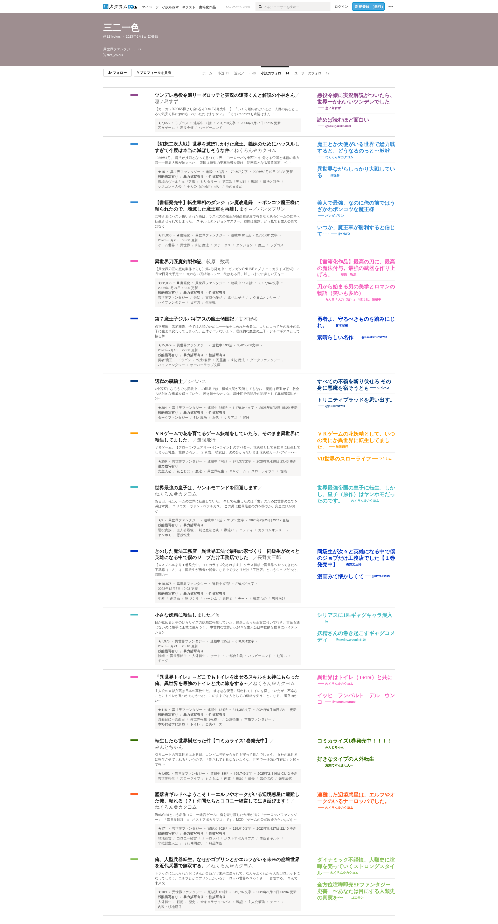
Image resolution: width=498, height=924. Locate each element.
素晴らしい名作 (335, 337)
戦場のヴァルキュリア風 (176, 181)
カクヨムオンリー (263, 297)
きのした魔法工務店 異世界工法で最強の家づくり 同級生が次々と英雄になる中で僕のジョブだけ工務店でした (227, 554)
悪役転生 (183, 535)
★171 (162, 828)
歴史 (192, 901)
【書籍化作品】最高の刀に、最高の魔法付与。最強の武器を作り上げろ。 (356, 268)
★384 (162, 407)
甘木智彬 (248, 318)
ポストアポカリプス (239, 838)
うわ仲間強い (193, 843)
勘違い (229, 530)
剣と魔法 (202, 245)
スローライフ (190, 778)
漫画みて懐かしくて (340, 576)
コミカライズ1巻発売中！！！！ (354, 741)
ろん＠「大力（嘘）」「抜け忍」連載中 (353, 299)
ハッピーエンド (210, 127)
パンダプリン (272, 208)
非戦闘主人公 (168, 843)
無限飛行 (206, 439)
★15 (161, 171)
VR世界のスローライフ (344, 458)
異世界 (185, 245)
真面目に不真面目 (171, 719)
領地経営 (285, 778)
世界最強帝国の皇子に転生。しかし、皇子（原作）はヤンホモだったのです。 (356, 494)
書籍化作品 (213, 297)
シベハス (197, 380)
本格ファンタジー (257, 719)
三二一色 (121, 26)
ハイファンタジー (171, 302)
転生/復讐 (203, 360)
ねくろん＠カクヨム (255, 149)
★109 (162, 892)
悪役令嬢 (186, 127)
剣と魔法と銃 (209, 530)
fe (217, 614)
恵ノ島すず (166, 100)
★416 (162, 709)
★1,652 (164, 773)
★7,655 (164, 123)
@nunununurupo (344, 701)
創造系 (175, 598)
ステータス (222, 245)
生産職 (210, 302)
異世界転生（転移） (205, 719)
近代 (215, 417)
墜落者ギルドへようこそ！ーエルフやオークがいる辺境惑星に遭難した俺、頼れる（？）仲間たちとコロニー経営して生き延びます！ (227, 797)
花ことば (183, 471)
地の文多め (234, 186)
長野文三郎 (269, 557)
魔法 (198, 471)
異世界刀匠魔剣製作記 (178, 261)
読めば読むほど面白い (343, 120)
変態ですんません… (339, 765)
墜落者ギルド (270, 838)
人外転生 (198, 655)
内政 (227, 778)
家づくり (192, 598)
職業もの (260, 598)
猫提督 (335, 175)
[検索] (260, 6)
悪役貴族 (164, 530)
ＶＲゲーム (237, 471)
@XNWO (344, 234)
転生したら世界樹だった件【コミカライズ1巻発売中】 (212, 740)
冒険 (246, 417)
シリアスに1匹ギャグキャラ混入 (354, 615)
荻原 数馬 (218, 261)
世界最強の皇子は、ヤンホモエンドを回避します (206, 487)
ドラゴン (184, 360)
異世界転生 (215, 471)
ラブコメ (181, 123)
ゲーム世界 (166, 245)
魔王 (261, 245)
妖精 (161, 655)
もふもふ (212, 778)
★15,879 (164, 345)
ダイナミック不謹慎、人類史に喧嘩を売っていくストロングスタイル (356, 866)
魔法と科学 (271, 181)
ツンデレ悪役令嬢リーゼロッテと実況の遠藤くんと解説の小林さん (225, 95)
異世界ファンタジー (185, 171)
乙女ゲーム (166, 127)
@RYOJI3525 (381, 576)
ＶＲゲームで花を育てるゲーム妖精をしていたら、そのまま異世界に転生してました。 (227, 436)
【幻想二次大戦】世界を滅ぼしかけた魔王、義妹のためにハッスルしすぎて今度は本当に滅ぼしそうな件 (227, 146)
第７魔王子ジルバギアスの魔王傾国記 (194, 318)
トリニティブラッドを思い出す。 (356, 400)
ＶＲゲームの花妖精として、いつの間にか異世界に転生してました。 (356, 440)
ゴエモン (357, 897)
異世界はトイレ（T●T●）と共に (354, 677)
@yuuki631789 (335, 406)
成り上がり (235, 297)
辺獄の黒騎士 (169, 381)
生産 (161, 598)
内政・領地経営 (170, 906)
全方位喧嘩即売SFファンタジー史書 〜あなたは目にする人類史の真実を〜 (356, 891)
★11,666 (164, 235)
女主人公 (164, 471)
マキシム (385, 458)
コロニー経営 (187, 838)
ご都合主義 (234, 655)
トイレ (195, 724)
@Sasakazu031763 (374, 337)
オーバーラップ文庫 (205, 364)
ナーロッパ (210, 838)
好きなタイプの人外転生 (345, 759)
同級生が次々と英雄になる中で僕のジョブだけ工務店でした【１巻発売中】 (356, 558)
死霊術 (221, 360)
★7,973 (164, 641)
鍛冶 (196, 297)
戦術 (180, 901)
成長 (251, 778)
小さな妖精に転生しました (183, 614)
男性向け (278, 598)
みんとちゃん (169, 746)
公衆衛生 (232, 719)
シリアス (231, 417)
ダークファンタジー (265, 360)
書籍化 (185, 235)
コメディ (246, 530)
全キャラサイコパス (215, 901)
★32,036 (164, 283)
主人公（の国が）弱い (203, 186)
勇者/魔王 (165, 360)
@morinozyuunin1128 (351, 639)
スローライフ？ (263, 471)
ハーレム (210, 598)
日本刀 (195, 302)
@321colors (112, 36)
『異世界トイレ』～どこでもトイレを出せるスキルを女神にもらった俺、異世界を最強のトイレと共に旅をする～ (227, 679)
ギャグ (163, 660)
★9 (160, 520)
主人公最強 (185, 530)
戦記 (254, 181)
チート (243, 598)
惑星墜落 (215, 843)
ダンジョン (244, 245)
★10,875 (164, 583)
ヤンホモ (164, 535)
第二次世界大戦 (234, 181)
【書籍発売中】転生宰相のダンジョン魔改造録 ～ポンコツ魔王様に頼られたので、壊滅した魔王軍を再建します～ (227, 205)
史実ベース (213, 724)
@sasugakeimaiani (338, 126)
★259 (162, 461)
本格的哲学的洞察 (171, 724)
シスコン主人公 (170, 186)
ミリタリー (208, 181)
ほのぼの (266, 778)
